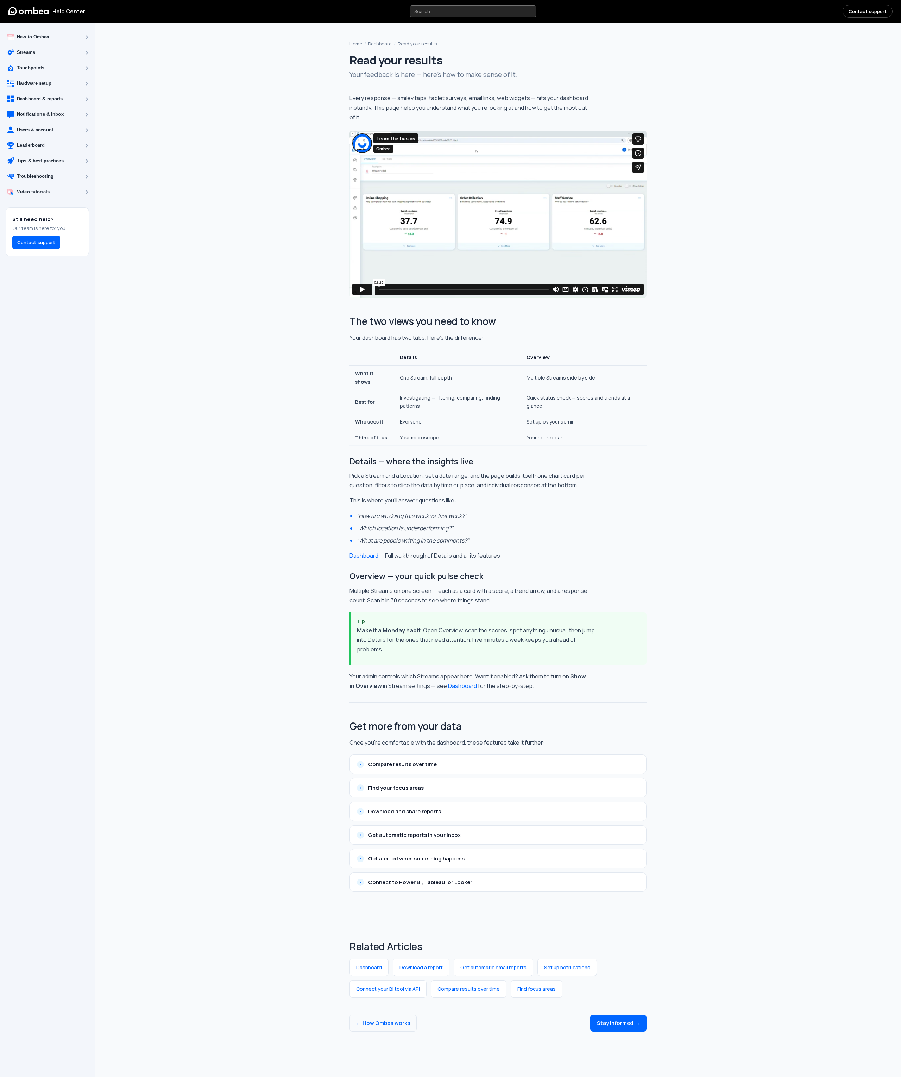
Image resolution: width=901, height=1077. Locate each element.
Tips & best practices (40, 161)
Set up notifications (567, 967)
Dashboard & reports (40, 99)
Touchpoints (30, 68)
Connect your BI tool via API (388, 988)
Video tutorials (33, 192)
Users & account (35, 130)
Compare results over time (468, 988)
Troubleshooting (35, 176)
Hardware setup (34, 83)
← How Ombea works (383, 1023)
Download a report (421, 967)
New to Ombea (33, 37)
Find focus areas (536, 988)
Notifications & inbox (40, 114)
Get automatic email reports (493, 967)
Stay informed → (618, 1023)
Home (355, 43)
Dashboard (380, 43)
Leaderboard (31, 145)
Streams (26, 52)
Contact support (868, 11)
